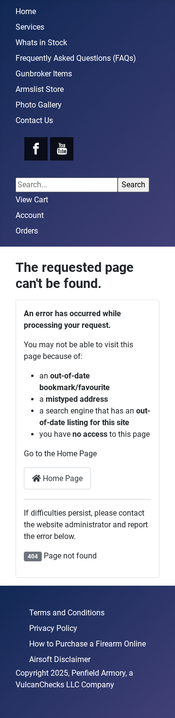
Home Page (62, 478)
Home (26, 11)
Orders (27, 230)
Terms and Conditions (67, 612)
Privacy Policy (53, 628)
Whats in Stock (41, 42)
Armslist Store (40, 89)
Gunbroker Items (44, 73)
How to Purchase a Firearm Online (87, 643)
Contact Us (34, 120)
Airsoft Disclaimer (59, 659)
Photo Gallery (39, 104)
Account (30, 215)
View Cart (32, 199)
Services (30, 27)
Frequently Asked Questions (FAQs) (76, 58)
